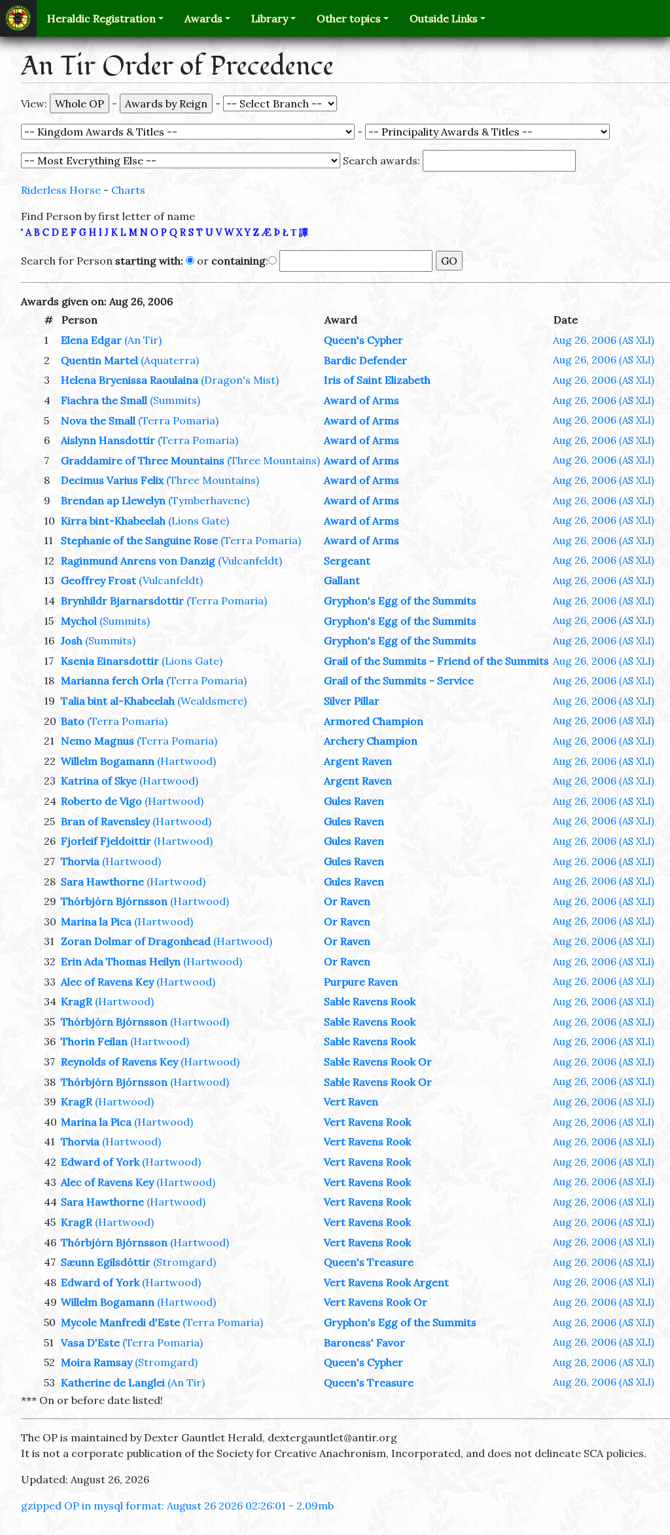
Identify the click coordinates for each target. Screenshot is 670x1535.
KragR (76, 1001)
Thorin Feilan (94, 1041)
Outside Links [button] (444, 18)
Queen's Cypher (363, 339)
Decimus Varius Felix (112, 480)
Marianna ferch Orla (112, 680)
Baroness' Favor (364, 1342)
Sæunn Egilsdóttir (105, 1261)
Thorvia (80, 861)
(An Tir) (143, 339)
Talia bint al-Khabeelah (118, 700)
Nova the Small (98, 420)
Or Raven (347, 901)
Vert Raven (351, 1101)
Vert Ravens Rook (367, 1121)
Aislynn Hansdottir (108, 440)
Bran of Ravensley (105, 821)
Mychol (79, 620)
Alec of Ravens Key (107, 981)
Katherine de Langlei (113, 1382)
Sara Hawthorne (102, 881)
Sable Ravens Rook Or (378, 1061)
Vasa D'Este (90, 1342)
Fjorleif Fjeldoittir (106, 840)
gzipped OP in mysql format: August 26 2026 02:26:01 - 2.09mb (177, 1505)
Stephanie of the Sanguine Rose (139, 540)
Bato (72, 721)
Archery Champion (370, 740)
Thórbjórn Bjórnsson (114, 901)
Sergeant (347, 560)
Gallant (342, 580)
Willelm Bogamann (107, 760)
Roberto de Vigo (101, 800)
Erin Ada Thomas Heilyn (121, 961)
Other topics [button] (349, 18)
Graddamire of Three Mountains (142, 460)
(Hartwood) (186, 760)
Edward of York (100, 1161)
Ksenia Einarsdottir (110, 660)
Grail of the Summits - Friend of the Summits (436, 660)
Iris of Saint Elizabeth (377, 379)
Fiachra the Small (104, 400)
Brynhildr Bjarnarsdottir (122, 600)
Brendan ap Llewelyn (113, 500)
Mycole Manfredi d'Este (120, 1322)
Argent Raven (358, 760)
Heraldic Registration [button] (101, 18)
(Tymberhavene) (208, 500)
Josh (71, 640)
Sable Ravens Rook (369, 1001)
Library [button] (269, 18)
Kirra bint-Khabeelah (113, 520)
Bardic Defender (365, 360)
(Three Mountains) (273, 460)
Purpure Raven (361, 981)
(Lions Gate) (198, 520)
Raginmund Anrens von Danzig (138, 560)
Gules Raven (354, 800)
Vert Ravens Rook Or (375, 1301)
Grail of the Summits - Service (399, 680)
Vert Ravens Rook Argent (386, 1282)
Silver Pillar (351, 700)
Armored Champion (373, 721)
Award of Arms (361, 400)
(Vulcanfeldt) (250, 560)
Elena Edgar (91, 339)
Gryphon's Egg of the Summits (400, 600)
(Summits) (175, 400)
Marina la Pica (96, 921)
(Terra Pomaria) (178, 420)
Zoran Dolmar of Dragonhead (136, 941)
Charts (128, 189)
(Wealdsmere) (212, 700)
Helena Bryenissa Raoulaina (129, 379)
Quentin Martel (99, 360)
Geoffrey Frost (98, 580)
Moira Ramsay (96, 1362)
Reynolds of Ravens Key (119, 1061)
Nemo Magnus (97, 740)
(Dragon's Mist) (240, 379)
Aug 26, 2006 (603, 339)
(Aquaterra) (170, 360)
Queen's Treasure (369, 1261)
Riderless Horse (61, 189)
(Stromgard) (184, 1261)
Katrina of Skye (99, 780)
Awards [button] (203, 18)
